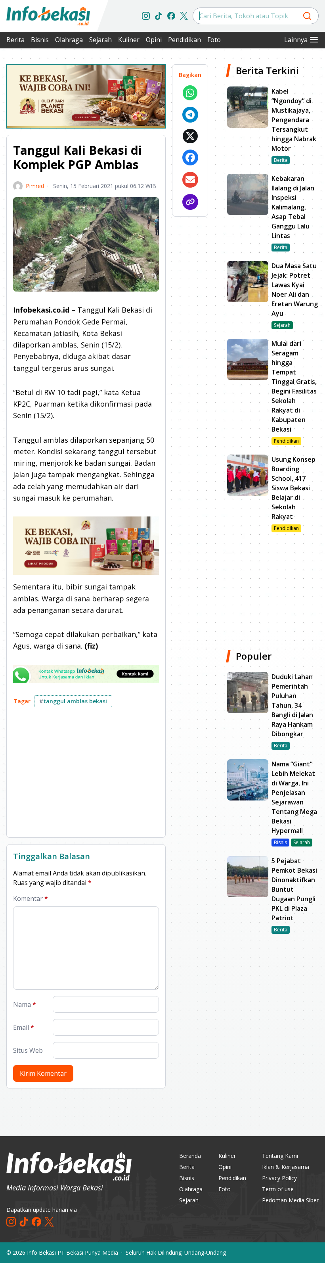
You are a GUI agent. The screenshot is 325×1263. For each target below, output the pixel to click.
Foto (214, 39)
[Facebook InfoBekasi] (171, 16)
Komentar (30, 898)
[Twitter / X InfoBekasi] (184, 16)
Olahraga (69, 39)
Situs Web (28, 1050)
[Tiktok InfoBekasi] (158, 16)
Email (23, 1027)
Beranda (190, 1155)
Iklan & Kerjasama (285, 1167)
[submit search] (307, 16)
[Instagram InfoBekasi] (146, 16)
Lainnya (296, 39)
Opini (154, 39)
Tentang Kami (280, 1155)
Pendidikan (184, 39)
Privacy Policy (279, 1178)
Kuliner (129, 39)
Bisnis (40, 39)
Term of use (278, 1189)
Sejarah (100, 39)
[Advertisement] (86, 775)
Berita (15, 39)
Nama (24, 1004)
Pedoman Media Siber (290, 1200)
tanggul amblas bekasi (73, 701)
